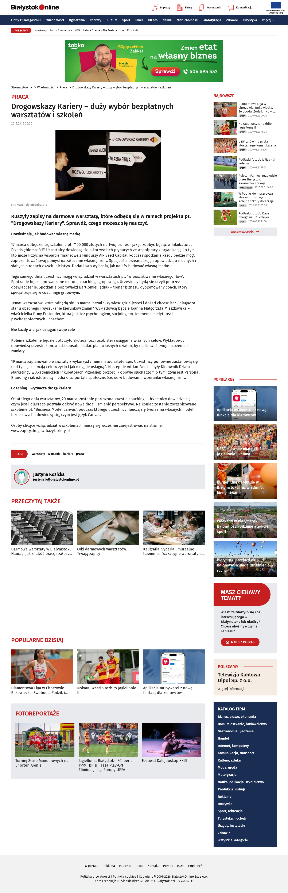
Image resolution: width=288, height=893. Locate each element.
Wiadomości (55, 20)
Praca (139, 20)
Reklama (224, 797)
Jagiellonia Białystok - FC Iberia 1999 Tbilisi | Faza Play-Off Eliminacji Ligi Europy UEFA (106, 765)
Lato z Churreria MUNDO (65, 30)
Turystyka (250, 20)
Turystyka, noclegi (232, 818)
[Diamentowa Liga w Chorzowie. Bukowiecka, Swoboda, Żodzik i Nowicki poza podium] (42, 666)
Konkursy (41, 30)
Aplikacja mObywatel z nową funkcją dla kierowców (167, 690)
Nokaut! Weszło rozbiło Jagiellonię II (106, 690)
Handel (223, 738)
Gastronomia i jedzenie (236, 731)
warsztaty (38, 454)
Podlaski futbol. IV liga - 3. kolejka (257, 161)
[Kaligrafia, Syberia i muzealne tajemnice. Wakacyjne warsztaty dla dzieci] (174, 528)
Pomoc (168, 866)
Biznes (152, 20)
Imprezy (165, 7)
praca (80, 454)
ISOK (180, 866)
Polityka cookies (124, 876)
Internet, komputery (233, 746)
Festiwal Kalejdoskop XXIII (164, 761)
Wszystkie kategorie (233, 840)
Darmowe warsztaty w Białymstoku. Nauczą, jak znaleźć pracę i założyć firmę (41, 551)
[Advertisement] (108, 596)
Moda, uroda (227, 768)
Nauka (167, 20)
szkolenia (54, 454)
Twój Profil (195, 866)
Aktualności (246, 188)
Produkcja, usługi (231, 789)
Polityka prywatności (95, 876)
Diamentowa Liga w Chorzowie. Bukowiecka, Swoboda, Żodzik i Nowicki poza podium (38, 690)
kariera (68, 454)
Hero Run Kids (129, 30)
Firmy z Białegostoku (26, 20)
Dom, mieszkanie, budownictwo (242, 724)
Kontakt (153, 866)
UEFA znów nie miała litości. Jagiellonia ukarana (257, 143)
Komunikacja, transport (236, 753)
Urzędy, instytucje (231, 826)
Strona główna (21, 87)
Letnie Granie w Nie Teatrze (100, 30)
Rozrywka (225, 804)
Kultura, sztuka (229, 760)
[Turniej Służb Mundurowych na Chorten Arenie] (44, 740)
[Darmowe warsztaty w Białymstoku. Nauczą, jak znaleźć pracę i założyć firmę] (42, 528)
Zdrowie (232, 20)
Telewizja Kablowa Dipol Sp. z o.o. (239, 677)
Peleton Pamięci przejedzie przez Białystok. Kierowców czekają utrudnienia (257, 179)
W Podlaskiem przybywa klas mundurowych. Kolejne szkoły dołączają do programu (256, 197)
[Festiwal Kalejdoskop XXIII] (171, 740)
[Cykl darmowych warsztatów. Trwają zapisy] (108, 528)
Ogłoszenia (214, 7)
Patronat (125, 866)
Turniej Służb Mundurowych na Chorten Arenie (42, 763)
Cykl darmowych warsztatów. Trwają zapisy (102, 551)
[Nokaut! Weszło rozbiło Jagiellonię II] (108, 666)
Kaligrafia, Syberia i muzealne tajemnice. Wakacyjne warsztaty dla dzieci (174, 551)
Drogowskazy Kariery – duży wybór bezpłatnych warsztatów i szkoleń (121, 87)
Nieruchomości (187, 20)
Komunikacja (244, 7)
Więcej (266, 20)
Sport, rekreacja (230, 811)
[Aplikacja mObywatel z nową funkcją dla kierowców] (174, 666)
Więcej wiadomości (242, 231)
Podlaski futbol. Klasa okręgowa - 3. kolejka (253, 215)
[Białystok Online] (35, 7)
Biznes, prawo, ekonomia (237, 717)
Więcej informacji (231, 689)
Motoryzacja (212, 20)
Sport (126, 20)
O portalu (91, 866)
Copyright (146, 876)
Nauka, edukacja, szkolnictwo (241, 782)
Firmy (188, 7)
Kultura (112, 20)
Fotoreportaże (37, 713)
